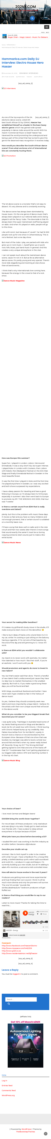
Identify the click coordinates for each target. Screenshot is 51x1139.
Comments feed (9, 1090)
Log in (4, 1081)
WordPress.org (8, 1095)
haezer (29, 77)
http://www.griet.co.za (11, 951)
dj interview (20, 77)
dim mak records (8, 77)
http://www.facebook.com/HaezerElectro (19, 946)
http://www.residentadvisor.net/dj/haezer (19, 953)
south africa (38, 77)
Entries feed (7, 1086)
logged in (17, 974)
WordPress (26, 1129)
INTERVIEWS (33, 73)
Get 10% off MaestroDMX (25, 1022)
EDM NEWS (23, 73)
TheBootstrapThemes (25, 1132)
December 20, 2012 (10, 73)
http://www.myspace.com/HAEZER (17, 948)
